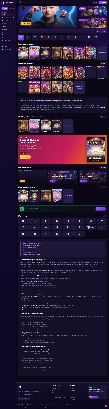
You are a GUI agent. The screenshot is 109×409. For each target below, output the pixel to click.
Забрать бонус (26, 23)
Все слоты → (103, 63)
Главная (5, 14)
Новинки (5, 37)
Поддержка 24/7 (7, 49)
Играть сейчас (25, 157)
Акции (53, 390)
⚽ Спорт (12, 8)
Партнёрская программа (57, 392)
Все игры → (103, 44)
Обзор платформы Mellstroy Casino (32, 243)
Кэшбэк (5, 23)
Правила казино (55, 388)
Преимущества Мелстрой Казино (31, 254)
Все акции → (103, 167)
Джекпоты (72, 399)
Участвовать (83, 19)
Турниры (5, 20)
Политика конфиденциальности (59, 397)
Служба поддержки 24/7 (29, 252)
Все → (105, 215)
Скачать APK (100, 208)
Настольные (6, 40)
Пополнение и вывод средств (30, 249)
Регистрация (103, 2)
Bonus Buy (5, 35)
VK (22, 398)
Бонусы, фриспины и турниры (30, 247)
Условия (52, 181)
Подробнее (82, 8)
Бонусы (8, 17)
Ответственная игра (56, 394)
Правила (5, 46)
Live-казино (6, 32)
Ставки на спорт (73, 394)
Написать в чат (93, 396)
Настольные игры (74, 392)
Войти (95, 2)
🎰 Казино (5, 8)
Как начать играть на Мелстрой (31, 245)
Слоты (4, 29)
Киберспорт (72, 397)
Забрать (22, 181)
